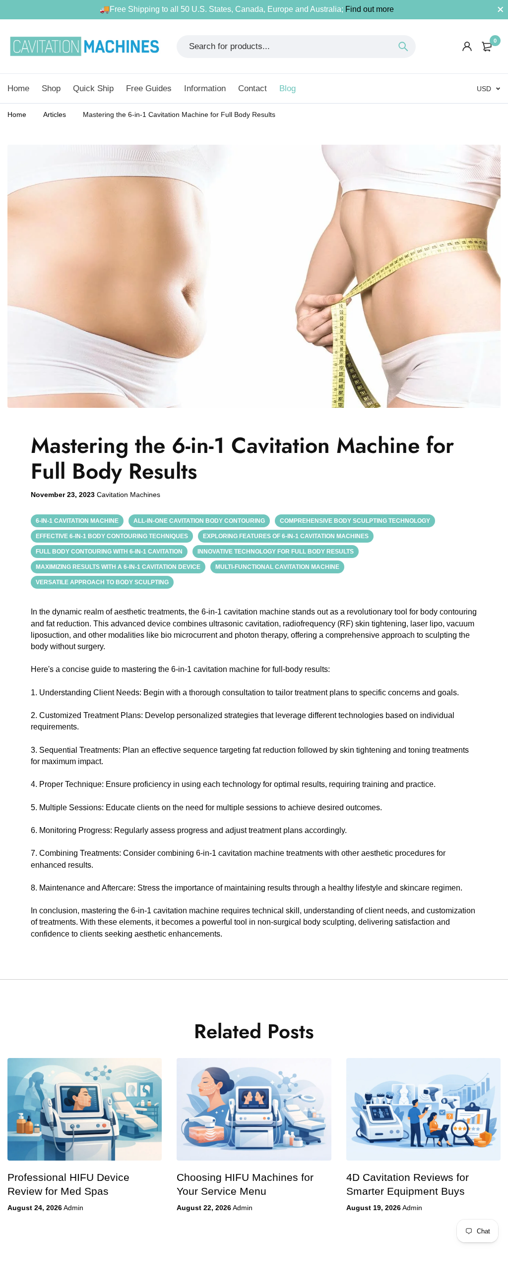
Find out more (369, 9)
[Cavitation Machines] (84, 46)
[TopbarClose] (500, 9)
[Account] (467, 46)
